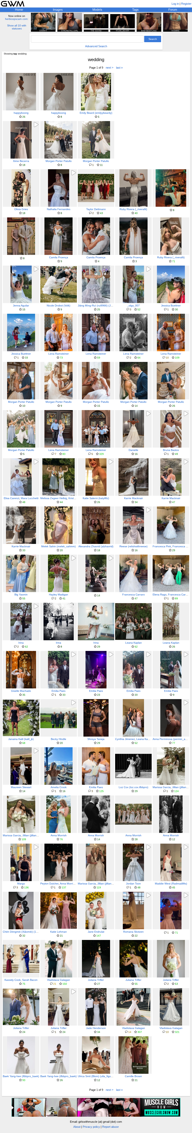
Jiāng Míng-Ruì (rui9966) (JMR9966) (100, 305)
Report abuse (110, 1126)
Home (19, 9)
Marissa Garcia (162, 787)
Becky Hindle (58, 739)
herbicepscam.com (16, 18)
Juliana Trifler (96, 979)
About (76, 1126)
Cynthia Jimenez (125, 739)
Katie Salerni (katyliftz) (96, 498)
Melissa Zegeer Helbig (53, 498)
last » (119, 67)
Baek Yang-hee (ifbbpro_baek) (21, 1076)
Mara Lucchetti (29, 498)
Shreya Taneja (95, 739)
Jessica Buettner (171, 305)
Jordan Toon (133, 883)
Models (97, 9)
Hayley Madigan (58, 594)
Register (186, 3)
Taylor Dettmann (96, 209)
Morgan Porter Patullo (59, 161)
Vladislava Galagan (58, 979)
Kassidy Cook (12, 979)
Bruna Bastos (171, 450)
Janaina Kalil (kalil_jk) (21, 739)
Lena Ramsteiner (58, 353)
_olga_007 (133, 305)
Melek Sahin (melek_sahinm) (58, 546)
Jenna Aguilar (21, 305)
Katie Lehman (58, 931)
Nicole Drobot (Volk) (58, 305)
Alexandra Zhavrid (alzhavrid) (95, 546)
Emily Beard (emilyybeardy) (96, 112)
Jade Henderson (96, 1028)
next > (109, 67)
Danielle (133, 450)
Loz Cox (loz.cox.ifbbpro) (133, 787)
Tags (135, 9)
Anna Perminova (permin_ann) (171, 739)
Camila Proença (58, 257)
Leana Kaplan (133, 642)
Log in (175, 3)
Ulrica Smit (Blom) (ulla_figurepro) (98, 1076)
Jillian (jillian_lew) (32, 835)
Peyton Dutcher (49, 883)
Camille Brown (133, 1076)
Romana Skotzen (133, 931)
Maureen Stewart (21, 787)
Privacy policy (91, 1126)
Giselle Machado (21, 690)
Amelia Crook (59, 787)
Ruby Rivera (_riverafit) (133, 209)
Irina (21, 642)
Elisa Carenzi (11, 498)
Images (58, 9)
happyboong (21, 112)
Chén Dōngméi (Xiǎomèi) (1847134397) (26, 931)
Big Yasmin (21, 594)
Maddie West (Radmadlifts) (171, 883)
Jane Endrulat (96, 931)
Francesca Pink (162, 546)
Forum (172, 9)
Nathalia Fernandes (58, 209)
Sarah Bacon (30, 979)
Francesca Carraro (133, 594)
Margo (21, 883)
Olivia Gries (21, 209)
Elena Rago (159, 594)
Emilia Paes (58, 690)
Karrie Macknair (133, 498)
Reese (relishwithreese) (133, 546)
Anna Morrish (59, 835)
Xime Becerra (21, 161)
